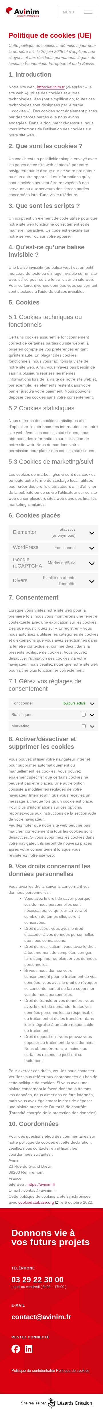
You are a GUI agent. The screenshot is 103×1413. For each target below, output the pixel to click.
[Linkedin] (28, 1349)
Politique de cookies (73, 1370)
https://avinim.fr (51, 87)
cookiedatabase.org (36, 1202)
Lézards (74, 1403)
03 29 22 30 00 (37, 1279)
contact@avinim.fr (41, 1317)
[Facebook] (15, 1349)
